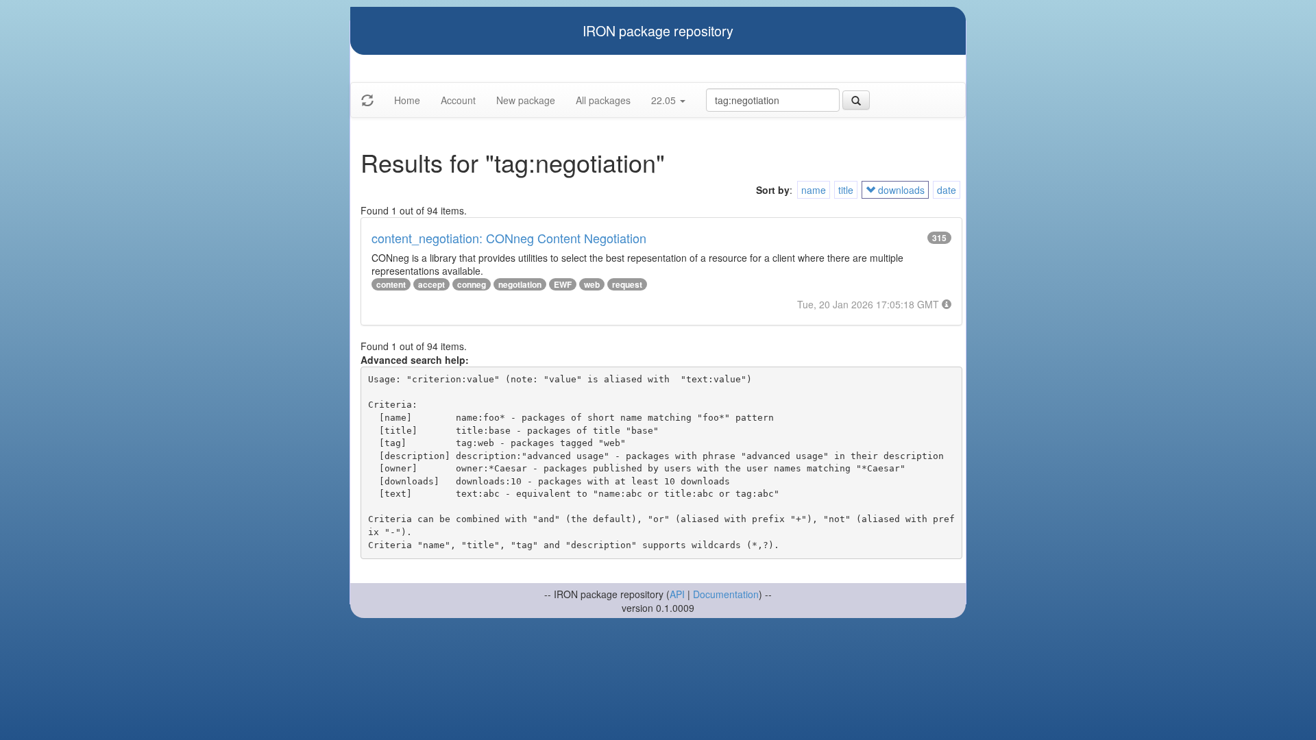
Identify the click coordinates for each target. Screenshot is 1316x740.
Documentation (726, 594)
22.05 (665, 100)
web (592, 284)
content (391, 284)
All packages (603, 100)
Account (458, 100)
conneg (471, 284)
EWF (563, 284)
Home (407, 100)
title (845, 190)
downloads (900, 190)
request (627, 284)
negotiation (519, 284)
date (946, 190)
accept (431, 284)
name (813, 190)
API (677, 594)
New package (525, 100)
